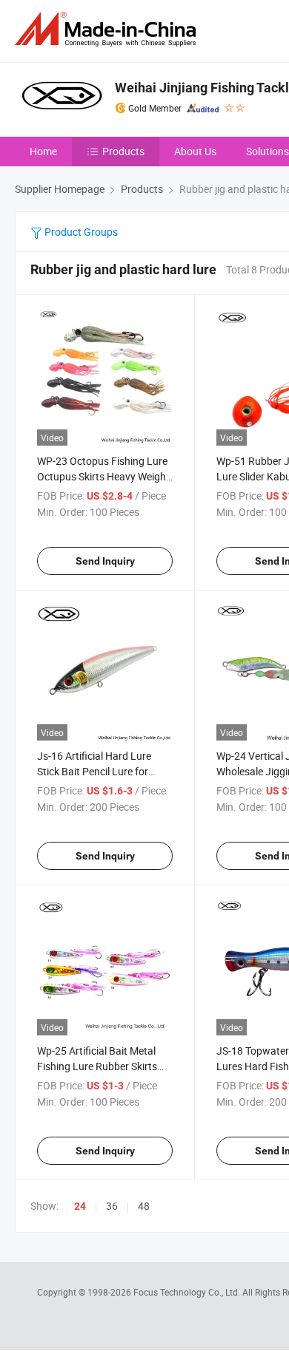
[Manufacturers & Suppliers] (108, 29)
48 (144, 1206)
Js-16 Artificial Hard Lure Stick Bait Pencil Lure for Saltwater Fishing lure (94, 771)
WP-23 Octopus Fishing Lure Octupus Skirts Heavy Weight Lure (103, 476)
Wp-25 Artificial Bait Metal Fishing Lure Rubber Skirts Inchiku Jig (97, 1066)
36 (112, 1206)
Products (123, 151)
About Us (195, 151)
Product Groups (80, 232)
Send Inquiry (105, 561)
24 (80, 1206)
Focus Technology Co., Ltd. (187, 1292)
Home (43, 151)
